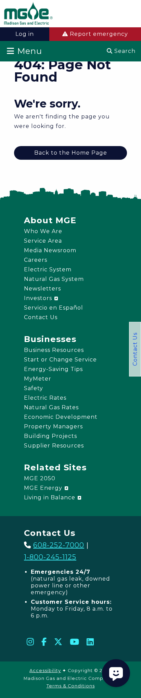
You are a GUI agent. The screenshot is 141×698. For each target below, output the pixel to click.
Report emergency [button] (98, 34)
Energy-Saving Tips (53, 369)
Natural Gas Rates (51, 407)
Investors (39, 298)
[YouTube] (74, 642)
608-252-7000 (58, 545)
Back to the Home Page (70, 152)
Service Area (43, 241)
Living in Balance (50, 497)
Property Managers (53, 426)
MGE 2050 (39, 478)
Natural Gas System (54, 279)
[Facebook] (44, 642)
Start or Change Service (60, 359)
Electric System (48, 269)
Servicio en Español (53, 307)
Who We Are (43, 231)
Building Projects (50, 436)
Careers (35, 260)
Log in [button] (24, 34)
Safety (33, 388)
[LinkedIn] (90, 642)
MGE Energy (44, 488)
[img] (28, 14)
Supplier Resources (54, 445)
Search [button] (124, 51)
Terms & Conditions (71, 685)
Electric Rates (45, 398)
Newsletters (42, 288)
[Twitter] (58, 642)
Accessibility (45, 670)
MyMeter (37, 378)
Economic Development (61, 417)
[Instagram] (30, 642)
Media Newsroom (50, 250)
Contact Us (135, 349)
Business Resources (54, 350)
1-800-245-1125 (50, 557)
